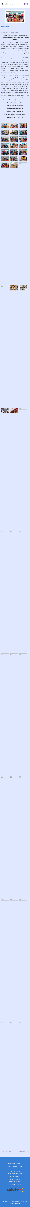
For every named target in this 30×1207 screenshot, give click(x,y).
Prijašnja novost (7, 1151)
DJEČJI (11, 4)
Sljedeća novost (22, 1151)
